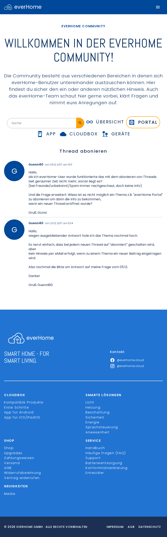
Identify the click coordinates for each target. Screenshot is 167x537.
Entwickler (95, 472)
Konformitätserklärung (107, 468)
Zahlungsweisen (19, 458)
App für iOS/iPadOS (22, 417)
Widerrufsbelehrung (22, 472)
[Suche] (80, 123)
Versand (12, 463)
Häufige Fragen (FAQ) (106, 453)
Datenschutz (149, 527)
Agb (131, 527)
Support (93, 458)
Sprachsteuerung (102, 427)
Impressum (115, 527)
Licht (90, 402)
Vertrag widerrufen (22, 478)
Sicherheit (95, 417)
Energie (92, 422)
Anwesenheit (98, 432)
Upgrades (13, 453)
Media (9, 493)
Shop (9, 448)
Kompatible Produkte (23, 402)
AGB (8, 468)
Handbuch (95, 448)
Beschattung (98, 412)
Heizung (93, 407)
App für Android (19, 412)
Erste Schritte (16, 407)
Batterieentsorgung (104, 463)
